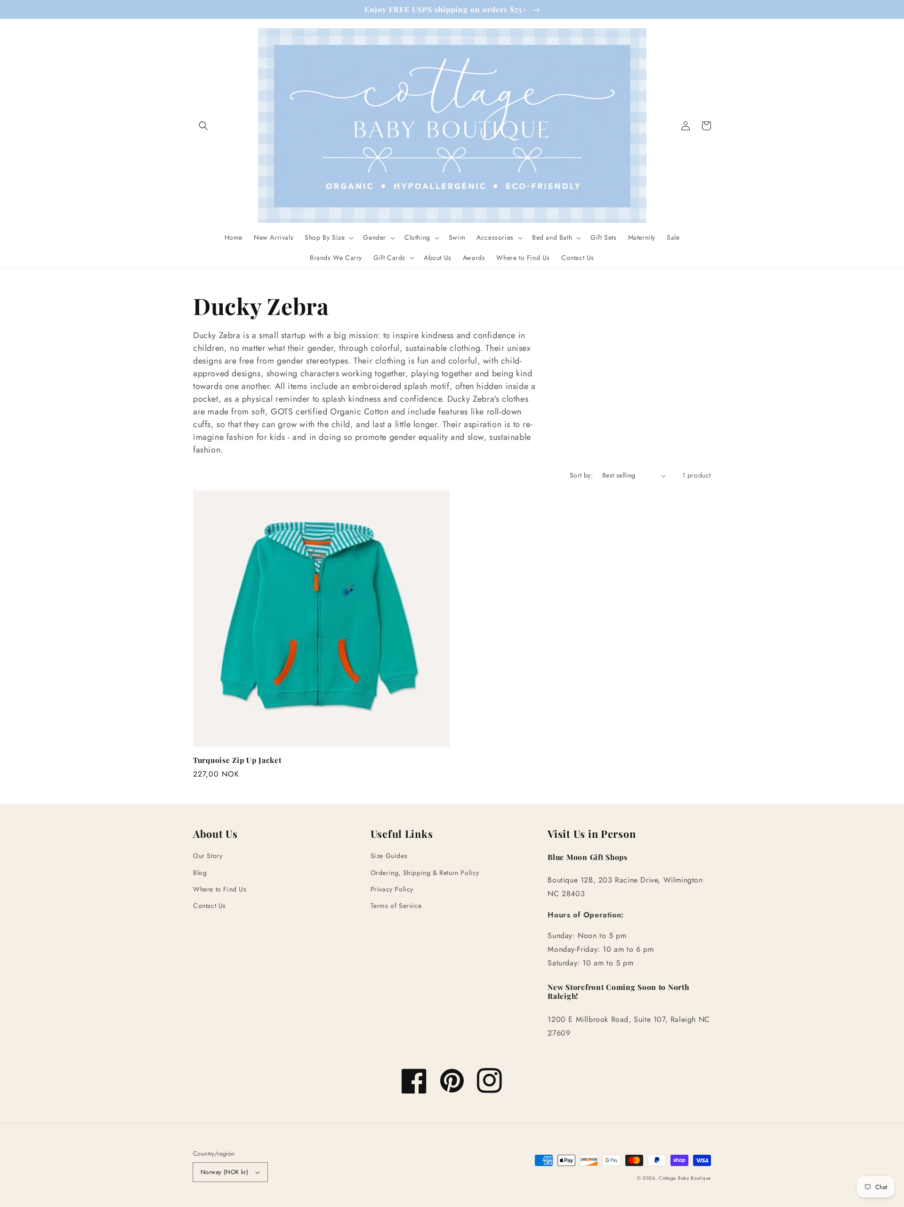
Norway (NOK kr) (224, 1171)
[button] (203, 125)
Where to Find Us (220, 889)
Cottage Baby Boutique (685, 1178)
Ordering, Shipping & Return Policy (425, 872)
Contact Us (209, 905)
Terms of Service (396, 905)
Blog (200, 872)
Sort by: (581, 475)
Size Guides (389, 855)
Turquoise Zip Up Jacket (237, 760)
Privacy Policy (392, 889)
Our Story (207, 855)
